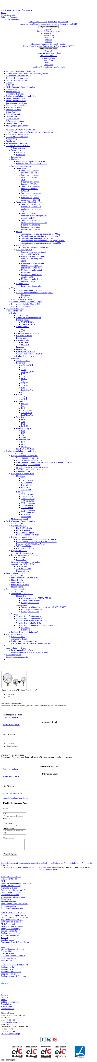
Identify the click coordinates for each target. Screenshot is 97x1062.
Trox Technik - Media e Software (14, 904)
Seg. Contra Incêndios (48, 33)
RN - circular (26, 483)
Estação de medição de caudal (33, 256)
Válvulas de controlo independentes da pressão (34, 293)
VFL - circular (27, 478)
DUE (23, 424)
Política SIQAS (7, 1006)
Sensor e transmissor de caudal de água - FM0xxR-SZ (33, 253)
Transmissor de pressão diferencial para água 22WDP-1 (43, 241)
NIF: (5, 833)
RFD (23, 374)
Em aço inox (21, 338)
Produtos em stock (13, 110)
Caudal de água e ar (24, 250)
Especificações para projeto (17, 125)
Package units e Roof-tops (16, 103)
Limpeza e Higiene (8, 974)
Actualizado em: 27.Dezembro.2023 (36, 867)
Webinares (48, 42)
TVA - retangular (28, 512)
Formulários (6, 1004)
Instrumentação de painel (11, 922)
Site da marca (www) (11, 725)
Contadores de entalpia (15, 94)
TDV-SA (25, 385)
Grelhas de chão (22, 327)
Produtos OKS (7, 969)
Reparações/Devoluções (46, 863)
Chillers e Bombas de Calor (17, 78)
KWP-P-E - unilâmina (25, 548)
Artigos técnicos (48, 37)
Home (3, 10)
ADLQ (24, 397)
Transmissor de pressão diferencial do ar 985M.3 (40, 236)
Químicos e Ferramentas (10, 19)
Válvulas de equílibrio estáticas (28, 616)
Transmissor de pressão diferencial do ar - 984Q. (40, 234)
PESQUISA (52, 22)
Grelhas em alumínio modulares (28, 318)
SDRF (23, 437)
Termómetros (21, 605)
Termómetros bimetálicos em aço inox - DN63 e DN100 (43, 607)
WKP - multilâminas (24, 546)
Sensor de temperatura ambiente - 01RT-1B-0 (30, 171)
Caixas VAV (11, 112)
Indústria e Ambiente (9, 17)
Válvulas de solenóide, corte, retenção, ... (32, 621)
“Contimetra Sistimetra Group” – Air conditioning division (27, 74)
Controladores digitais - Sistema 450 (25, 304)
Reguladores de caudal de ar (22, 474)
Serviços (29, 24)
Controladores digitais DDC (22, 306)
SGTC (3, 13)
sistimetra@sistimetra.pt (10, 1033)
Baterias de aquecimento (26, 488)
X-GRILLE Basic (28, 324)
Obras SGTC (6, 951)
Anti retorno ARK (23, 471)
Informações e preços (27, 863)
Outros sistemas (22, 571)
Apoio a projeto (52, 24)
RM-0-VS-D (21, 560)
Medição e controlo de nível (12, 926)
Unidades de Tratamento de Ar (18, 76)
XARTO (24, 383)
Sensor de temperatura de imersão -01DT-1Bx (31, 183)
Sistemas (62, 24)
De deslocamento (23, 440)
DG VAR (25, 345)
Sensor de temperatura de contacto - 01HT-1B (31, 194)
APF (23, 331)
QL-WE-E (25, 446)
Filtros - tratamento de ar (16, 98)
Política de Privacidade (48, 870)
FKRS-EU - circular (24, 528)
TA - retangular (27, 508)
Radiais (19, 394)
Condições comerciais (9, 863)
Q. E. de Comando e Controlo (13, 956)
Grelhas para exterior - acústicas (24, 641)
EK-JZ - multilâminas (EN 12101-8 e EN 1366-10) (36, 539)
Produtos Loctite (7, 967)
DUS (23, 408)
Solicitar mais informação (11, 793)
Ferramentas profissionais (11, 971)
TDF (23, 367)
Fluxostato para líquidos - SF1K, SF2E (31, 164)
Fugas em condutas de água (12, 919)
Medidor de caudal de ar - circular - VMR (31, 276)
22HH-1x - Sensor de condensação (35, 247)
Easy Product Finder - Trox (22, 650)
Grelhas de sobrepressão (25, 356)
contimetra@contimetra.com (12, 1022)
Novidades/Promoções (40, 44)
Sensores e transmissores (21, 166)
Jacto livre (20, 417)
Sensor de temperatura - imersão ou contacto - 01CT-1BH (30, 188)
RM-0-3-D (20, 557)
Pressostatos (16, 157)
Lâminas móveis (22, 320)
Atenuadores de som (14, 107)
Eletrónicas (25, 297)
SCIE (3, 881)
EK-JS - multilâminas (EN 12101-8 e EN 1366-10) (36, 541)
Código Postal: (9, 828)
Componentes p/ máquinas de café (14, 917)
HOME (32, 22)
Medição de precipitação (10, 929)
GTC (3, 947)
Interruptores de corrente (31, 286)
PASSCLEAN (27, 390)
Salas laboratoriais (13, 114)
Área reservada (27, 10)
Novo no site (69, 863)
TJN (23, 422)
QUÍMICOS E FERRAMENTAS (14, 965)
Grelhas (9, 82)
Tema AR (48, 29)
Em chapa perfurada (24, 336)
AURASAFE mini (23, 569)
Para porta (20, 347)
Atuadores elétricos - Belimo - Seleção (26, 302)
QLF (23, 444)
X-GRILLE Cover (28, 322)
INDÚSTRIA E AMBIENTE (13, 913)
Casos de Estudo (7, 953)
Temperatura (21, 168)
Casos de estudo (39, 24)
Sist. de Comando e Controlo (12, 949)
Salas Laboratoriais (8, 958)
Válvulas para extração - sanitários (29, 354)
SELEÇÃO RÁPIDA (25, 449)
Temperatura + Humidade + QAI (29, 202)
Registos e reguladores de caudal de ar (21, 96)
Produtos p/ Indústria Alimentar (13, 976)
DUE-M (24, 426)
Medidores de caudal (19, 519)
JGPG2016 (8, 867)
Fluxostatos (15, 159)
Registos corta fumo (19, 551)
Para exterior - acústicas (25, 351)
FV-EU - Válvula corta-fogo (27, 535)
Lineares (19, 401)
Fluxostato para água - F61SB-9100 (30, 161)
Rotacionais (21, 363)
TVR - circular (27, 496)
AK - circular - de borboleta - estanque (31, 460)
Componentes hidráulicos (16, 105)
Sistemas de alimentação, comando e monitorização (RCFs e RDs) (25, 563)
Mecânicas (25, 295)
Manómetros (21, 596)
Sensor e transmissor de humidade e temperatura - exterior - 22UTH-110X (31, 227)
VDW (23, 370)
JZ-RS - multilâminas (24, 553)
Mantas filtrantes (17, 587)
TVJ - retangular (27, 501)
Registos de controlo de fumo (22, 537)
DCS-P (24, 379)
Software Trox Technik (15, 121)
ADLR (24, 399)
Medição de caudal (8, 924)
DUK (23, 419)
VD (22, 381)
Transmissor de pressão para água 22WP (37, 238)
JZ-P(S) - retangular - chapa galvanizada (32, 467)
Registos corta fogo (19, 526)
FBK (23, 431)
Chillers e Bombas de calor (17, 136)
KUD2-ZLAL (27, 415)
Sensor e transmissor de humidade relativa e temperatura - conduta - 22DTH (34, 215)
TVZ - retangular (28, 510)
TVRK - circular (27, 499)
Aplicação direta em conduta (27, 333)
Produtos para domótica (10, 933)
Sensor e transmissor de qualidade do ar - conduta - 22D (34, 221)
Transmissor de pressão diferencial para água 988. (41, 243)
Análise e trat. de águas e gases (13, 915)
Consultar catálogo (10, 717)
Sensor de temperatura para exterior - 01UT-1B (31, 199)
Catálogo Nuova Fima (30, 603)
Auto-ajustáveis (22, 340)
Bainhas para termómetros (31, 609)
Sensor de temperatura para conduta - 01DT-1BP (30, 177)
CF (22, 392)
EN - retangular (27, 485)
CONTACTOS (41, 22)
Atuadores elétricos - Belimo (22, 299)
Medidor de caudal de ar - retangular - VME (31, 280)
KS (22, 406)
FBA (23, 433)
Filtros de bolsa (17, 580)
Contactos (10, 10)
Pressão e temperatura (9, 931)
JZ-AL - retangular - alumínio (28, 465)
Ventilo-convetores (8, 901)
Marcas (22, 24)
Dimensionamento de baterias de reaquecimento (30, 652)
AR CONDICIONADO (11, 876)
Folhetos (4, 865)
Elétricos (19, 492)
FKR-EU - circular (23, 530)
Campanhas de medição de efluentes (15, 942)
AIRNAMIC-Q (27, 372)
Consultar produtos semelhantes (15, 798)
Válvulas (14, 288)
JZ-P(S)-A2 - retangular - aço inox (30, 469)
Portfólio (48, 40)
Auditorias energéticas (10, 935)
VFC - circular (27, 480)
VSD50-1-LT (26, 413)
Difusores (10, 85)
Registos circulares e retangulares (24, 456)
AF (22, 329)
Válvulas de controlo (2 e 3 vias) (29, 623)
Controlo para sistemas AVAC (18, 80)
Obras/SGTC (72, 24)
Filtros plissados (17, 582)
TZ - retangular (27, 505)
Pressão (19, 232)
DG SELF (25, 342)
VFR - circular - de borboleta (27, 458)
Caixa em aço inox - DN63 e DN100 (36, 598)
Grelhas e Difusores (14, 311)
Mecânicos (20, 152)
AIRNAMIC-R (27, 365)
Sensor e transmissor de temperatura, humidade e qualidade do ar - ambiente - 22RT (32, 207)
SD (22, 435)
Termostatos (16, 150)
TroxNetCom (11, 116)
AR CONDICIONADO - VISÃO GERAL (21, 71)
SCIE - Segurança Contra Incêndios (20, 87)
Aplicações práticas (14, 123)
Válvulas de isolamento (30, 600)
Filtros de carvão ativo (20, 584)
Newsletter (61, 44)
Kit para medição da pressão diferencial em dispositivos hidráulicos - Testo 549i (32, 265)
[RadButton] (42, 1039)
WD (23, 388)
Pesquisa (17, 10)
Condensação (21, 245)
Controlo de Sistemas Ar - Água (48, 31)
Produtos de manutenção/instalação (25, 632)
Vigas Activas (11, 89)
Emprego (59, 863)
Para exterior (21, 349)
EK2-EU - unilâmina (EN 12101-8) (30, 544)
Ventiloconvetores (13, 92)
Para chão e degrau (23, 428)
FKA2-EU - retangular (25, 532)
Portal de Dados (7, 940)
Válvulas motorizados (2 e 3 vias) (29, 290)
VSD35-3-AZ (26, 410)
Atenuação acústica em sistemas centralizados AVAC (32, 643)
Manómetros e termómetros (22, 594)
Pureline (24, 403)
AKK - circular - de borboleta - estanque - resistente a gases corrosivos (44, 462)
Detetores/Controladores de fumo (24, 555)
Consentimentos (7, 1009)
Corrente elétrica (22, 284)
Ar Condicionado (8, 15)
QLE (23, 442)
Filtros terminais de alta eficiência (24, 578)
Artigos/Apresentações (49, 27)
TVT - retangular (28, 503)
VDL (23, 376)
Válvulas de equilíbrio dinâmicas (29, 618)
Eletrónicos (20, 155)
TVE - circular (27, 494)
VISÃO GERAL (18, 148)
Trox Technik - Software (16, 648)
